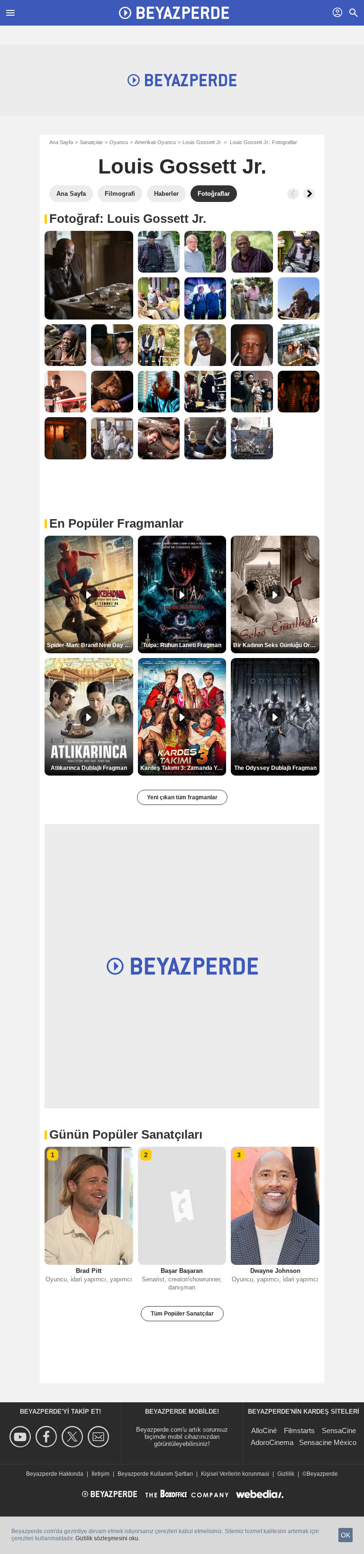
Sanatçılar (91, 142)
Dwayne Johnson (275, 1270)
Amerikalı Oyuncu (155, 142)
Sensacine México (327, 1442)
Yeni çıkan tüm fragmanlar (182, 797)
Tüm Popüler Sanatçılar (182, 1313)
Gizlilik (285, 1474)
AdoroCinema (272, 1442)
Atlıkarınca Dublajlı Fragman (89, 768)
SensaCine (339, 1430)
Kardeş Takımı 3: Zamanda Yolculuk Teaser (183, 768)
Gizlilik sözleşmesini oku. (107, 1538)
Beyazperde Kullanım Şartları (155, 1474)
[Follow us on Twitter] (74, 1436)
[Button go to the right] (309, 194)
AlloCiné (264, 1430)
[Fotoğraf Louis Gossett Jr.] (89, 275)
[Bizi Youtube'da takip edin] (21, 1436)
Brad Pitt (88, 1270)
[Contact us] (100, 1436)
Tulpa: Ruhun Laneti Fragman (182, 645)
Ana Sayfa (61, 142)
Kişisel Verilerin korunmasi (235, 1474)
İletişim (100, 1474)
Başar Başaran (182, 1270)
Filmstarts (299, 1430)
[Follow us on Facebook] (48, 1436)
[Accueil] (174, 13)
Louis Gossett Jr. (202, 142)
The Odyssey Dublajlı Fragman (275, 768)
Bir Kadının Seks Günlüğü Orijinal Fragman (276, 645)
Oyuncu (118, 142)
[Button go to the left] (293, 194)
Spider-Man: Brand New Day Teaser (90, 645)
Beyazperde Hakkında (54, 1474)
